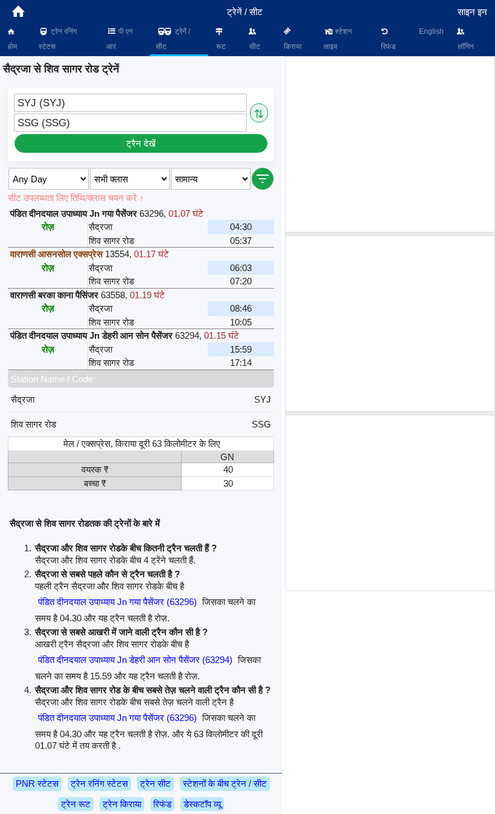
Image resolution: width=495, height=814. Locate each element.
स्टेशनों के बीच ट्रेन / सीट (225, 783)
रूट (220, 46)
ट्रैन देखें (141, 143)
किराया (292, 46)
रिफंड (387, 46)
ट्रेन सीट (155, 783)
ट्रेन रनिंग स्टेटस (58, 39)
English (431, 31)
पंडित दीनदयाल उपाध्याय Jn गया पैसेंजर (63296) (117, 602)
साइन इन (472, 12)
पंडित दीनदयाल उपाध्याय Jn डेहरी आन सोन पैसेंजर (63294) (135, 660)
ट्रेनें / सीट (173, 39)
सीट (254, 46)
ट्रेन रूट (76, 804)
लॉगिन (465, 46)
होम (11, 46)
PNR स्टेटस (37, 783)
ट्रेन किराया (122, 804)
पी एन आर (119, 39)
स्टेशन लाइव (338, 39)
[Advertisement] (390, 144)
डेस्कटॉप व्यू (202, 804)
